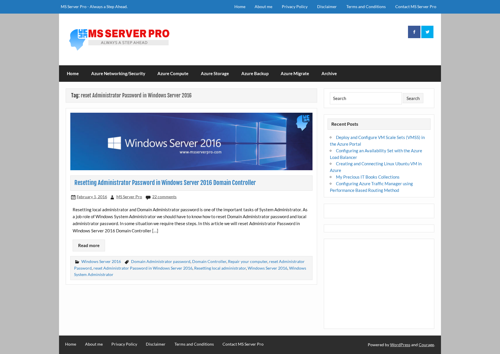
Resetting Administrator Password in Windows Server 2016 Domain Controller (165, 182)
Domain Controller (209, 261)
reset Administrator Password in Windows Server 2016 (142, 268)
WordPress (400, 344)
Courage (426, 344)
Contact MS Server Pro (415, 6)
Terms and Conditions (366, 6)
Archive (329, 73)
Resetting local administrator (220, 268)
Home (239, 6)
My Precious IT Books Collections (368, 176)
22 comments (164, 196)
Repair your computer (247, 261)
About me (263, 6)
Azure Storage (215, 73)
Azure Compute (172, 73)
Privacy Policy (295, 6)
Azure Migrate (295, 73)
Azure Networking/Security (118, 73)
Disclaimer (327, 6)
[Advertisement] (379, 284)
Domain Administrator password (160, 261)
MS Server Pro (129, 196)
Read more (89, 245)
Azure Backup (255, 73)
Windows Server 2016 (101, 261)
